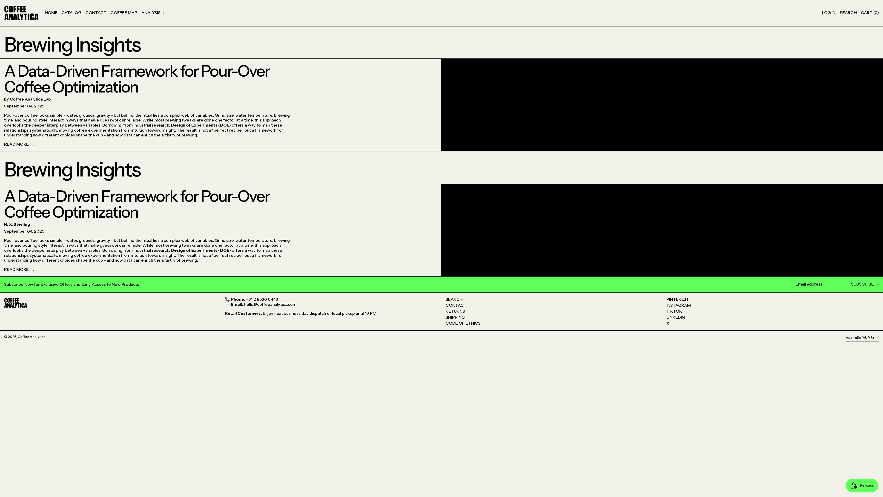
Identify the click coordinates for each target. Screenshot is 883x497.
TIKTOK (674, 311)
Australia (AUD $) (860, 338)
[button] (848, 13)
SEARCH (454, 299)
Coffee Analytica (31, 337)
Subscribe (862, 284)
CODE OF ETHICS (463, 323)
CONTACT (456, 305)
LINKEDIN (675, 317)
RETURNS (455, 311)
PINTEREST (677, 299)
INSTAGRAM (678, 305)
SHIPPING (455, 317)
